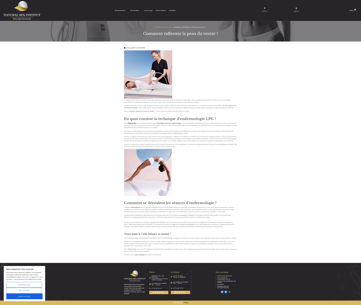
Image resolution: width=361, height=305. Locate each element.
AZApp (186, 303)
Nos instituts (264, 11)
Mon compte (296, 11)
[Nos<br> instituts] (265, 8)
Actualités (172, 10)
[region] (24, 283)
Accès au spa (148, 10)
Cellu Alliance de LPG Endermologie (169, 123)
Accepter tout (24, 296)
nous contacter (140, 255)
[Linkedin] (225, 292)
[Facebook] (222, 292)
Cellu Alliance (135, 207)
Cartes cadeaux (161, 10)
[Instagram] (229, 292)
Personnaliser (24, 285)
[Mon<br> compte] (296, 8)
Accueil (158, 27)
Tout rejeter (24, 290)
